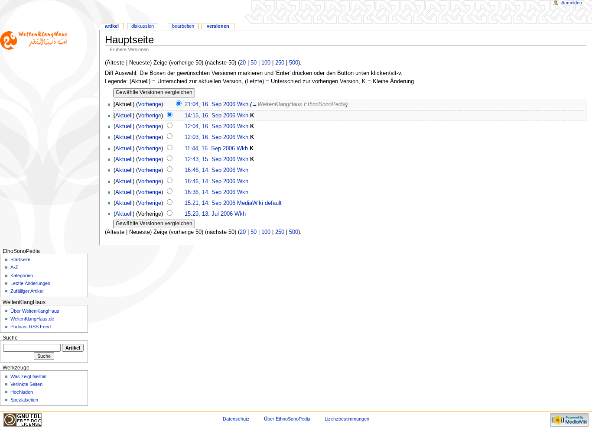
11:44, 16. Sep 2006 (210, 149)
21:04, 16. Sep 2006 (210, 104)
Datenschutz (236, 418)
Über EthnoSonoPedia (287, 418)
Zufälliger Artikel (26, 291)
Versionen (218, 26)
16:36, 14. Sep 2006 (210, 192)
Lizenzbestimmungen (347, 418)
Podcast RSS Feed (30, 326)
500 (293, 63)
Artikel (112, 26)
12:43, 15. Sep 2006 (210, 159)
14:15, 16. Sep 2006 (210, 116)
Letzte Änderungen (30, 283)
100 (265, 63)
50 (253, 63)
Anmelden (571, 2)
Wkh (242, 104)
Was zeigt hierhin (28, 376)
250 (279, 63)
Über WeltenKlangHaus (34, 311)
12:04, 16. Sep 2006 (210, 126)
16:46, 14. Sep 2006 (210, 170)
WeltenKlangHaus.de (32, 318)
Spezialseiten (24, 399)
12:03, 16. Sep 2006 (210, 137)
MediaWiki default (259, 203)
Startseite (20, 259)
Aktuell (124, 116)
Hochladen (21, 392)
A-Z (14, 267)
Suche (10, 337)
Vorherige (149, 104)
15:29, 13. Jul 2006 (209, 214)
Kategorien (21, 275)
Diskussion (142, 26)
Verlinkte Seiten (26, 384)
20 (243, 63)
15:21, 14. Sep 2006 (210, 203)
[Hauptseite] (33, 33)
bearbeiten (183, 26)
